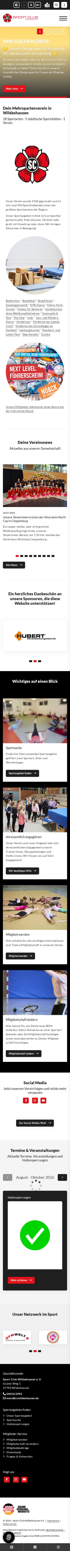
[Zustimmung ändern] (9, 1537)
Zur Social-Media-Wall (32, 1122)
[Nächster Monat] (62, 1177)
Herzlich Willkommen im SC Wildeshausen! (26, 75)
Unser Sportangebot (19, 1415)
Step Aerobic (31, 334)
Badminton (13, 300)
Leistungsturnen (29, 330)
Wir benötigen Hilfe (20, 870)
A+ (38, 4)
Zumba (45, 334)
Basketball (28, 300)
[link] (35, 507)
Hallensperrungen (18, 1424)
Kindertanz (24, 321)
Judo (30, 317)
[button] (40, 31)
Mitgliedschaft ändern (21, 1053)
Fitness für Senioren (30, 309)
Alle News (12, 565)
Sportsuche (14, 1420)
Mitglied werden (18, 955)
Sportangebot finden (20, 773)
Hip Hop (19, 317)
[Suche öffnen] (56, 5)
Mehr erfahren (14, 88)
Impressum (53, 1520)
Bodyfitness (45, 300)
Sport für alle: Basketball (31, 65)
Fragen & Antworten (19, 1456)
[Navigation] (61, 18)
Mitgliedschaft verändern (23, 1443)
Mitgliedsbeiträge (18, 1448)
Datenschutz (10, 1524)
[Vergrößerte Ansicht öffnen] (35, 1235)
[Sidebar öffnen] (64, 5)
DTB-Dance (37, 305)
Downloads (14, 1452)
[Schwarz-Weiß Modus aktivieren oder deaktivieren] (16, 5)
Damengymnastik (17, 305)
